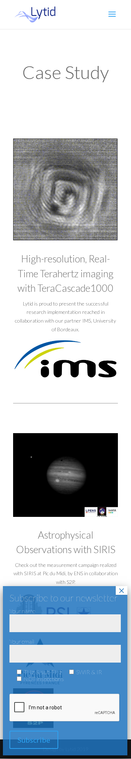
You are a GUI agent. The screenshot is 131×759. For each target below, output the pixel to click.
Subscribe (33, 739)
